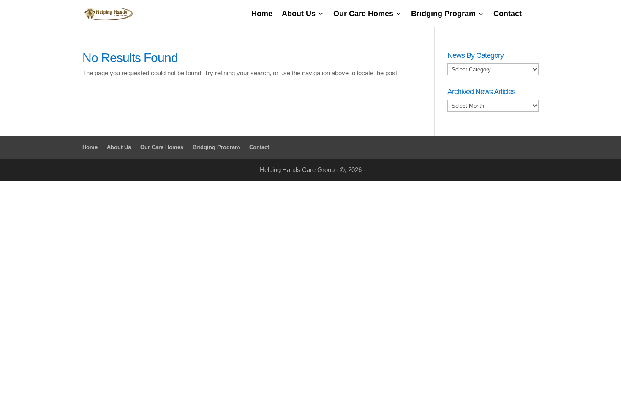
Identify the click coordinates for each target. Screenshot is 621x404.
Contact (507, 14)
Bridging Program (443, 14)
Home (261, 14)
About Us (299, 14)
